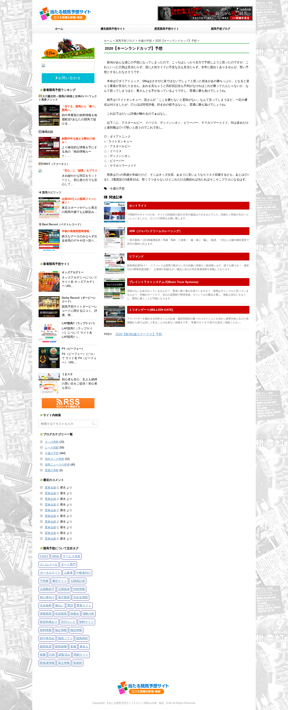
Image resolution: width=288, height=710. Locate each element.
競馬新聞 (61, 646)
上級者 (68, 572)
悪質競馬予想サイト (166, 28)
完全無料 (46, 605)
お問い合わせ (69, 78)
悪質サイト (84, 605)
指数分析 (88, 613)
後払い (59, 605)
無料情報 (46, 630)
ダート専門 (68, 564)
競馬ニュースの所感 (57, 464)
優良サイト (59, 581)
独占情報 (61, 630)
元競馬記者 (77, 581)
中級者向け (83, 572)
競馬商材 (82, 638)
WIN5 (55, 556)
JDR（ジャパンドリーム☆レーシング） (155, 231)
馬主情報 (64, 663)
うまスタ (67, 374)
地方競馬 (64, 597)
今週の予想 (52, 453)
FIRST (44, 556)
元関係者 (64, 589)
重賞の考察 (52, 470)
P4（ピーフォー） (73, 348)
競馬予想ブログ (220, 28)
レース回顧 (52, 447)
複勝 (43, 654)
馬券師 (77, 663)
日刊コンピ (68, 622)
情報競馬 (46, 613)
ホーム (59, 28)
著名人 (83, 646)
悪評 (70, 605)
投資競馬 (61, 613)
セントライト (138, 205)
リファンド (136, 256)
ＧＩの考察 (52, 441)
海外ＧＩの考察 (54, 459)
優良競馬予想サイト (113, 28)
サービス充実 (71, 556)
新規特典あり (49, 622)
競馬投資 (46, 646)
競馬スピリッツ (51, 192)
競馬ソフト (65, 638)
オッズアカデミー (73, 272)
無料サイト (86, 622)
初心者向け (47, 597)
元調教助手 (47, 589)
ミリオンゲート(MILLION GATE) (151, 309)
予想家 (44, 581)
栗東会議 (50, 487)
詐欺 (52, 654)
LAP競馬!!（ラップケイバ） (79, 323)
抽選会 (74, 613)
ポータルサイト (50, 572)
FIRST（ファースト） (55, 164)
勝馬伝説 (47, 131)
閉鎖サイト (81, 654)
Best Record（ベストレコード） (62, 224)
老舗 (73, 646)
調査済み (64, 654)
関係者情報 (47, 663)
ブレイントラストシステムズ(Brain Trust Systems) (163, 282)
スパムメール (49, 564)
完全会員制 (80, 597)
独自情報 (76, 630)
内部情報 (79, 589)
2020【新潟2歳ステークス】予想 (139, 334)
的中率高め (47, 638)
